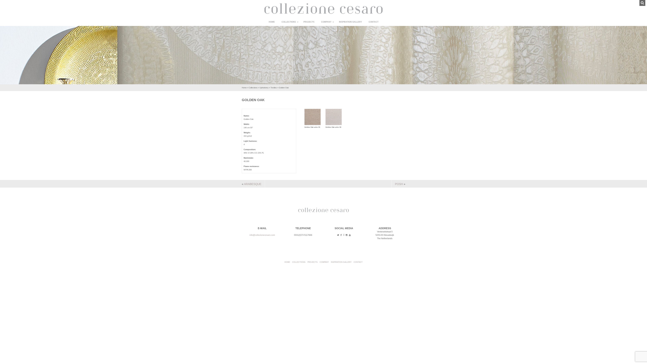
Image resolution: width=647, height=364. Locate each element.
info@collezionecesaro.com (262, 235)
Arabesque (252, 184)
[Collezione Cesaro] (323, 13)
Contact (358, 262)
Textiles (274, 88)
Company (324, 262)
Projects (312, 262)
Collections (253, 88)
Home (244, 88)
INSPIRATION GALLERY (341, 262)
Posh (399, 184)
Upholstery (264, 88)
